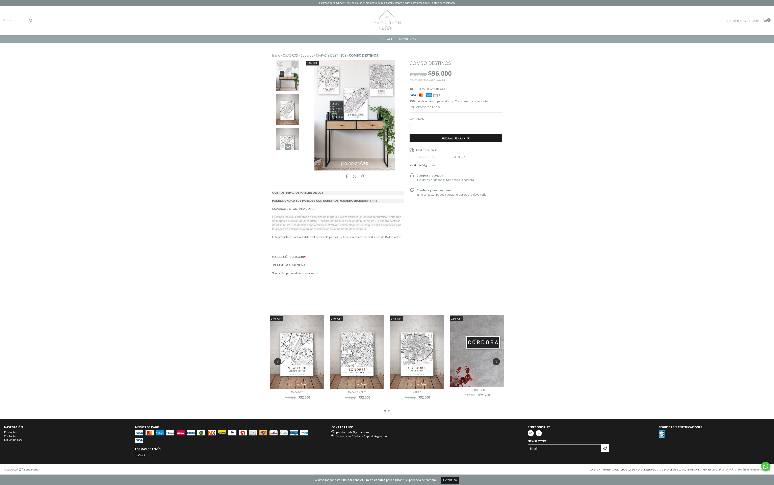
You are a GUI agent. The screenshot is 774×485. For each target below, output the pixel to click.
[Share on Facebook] (347, 176)
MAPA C (417, 392)
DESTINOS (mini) (477, 390)
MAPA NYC (297, 392)
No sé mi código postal (423, 165)
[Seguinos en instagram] (531, 433)
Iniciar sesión (751, 21)
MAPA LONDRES (357, 392)
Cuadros (307, 55)
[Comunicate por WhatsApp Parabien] (765, 466)
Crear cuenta (733, 21)
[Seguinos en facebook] (539, 433)
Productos (366, 39)
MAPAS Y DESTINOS (331, 55)
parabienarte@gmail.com (352, 432)
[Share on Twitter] (354, 176)
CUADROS (290, 55)
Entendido (450, 480)
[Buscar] (31, 20)
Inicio (276, 55)
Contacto (387, 39)
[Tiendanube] (21, 470)
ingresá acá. (726, 469)
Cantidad (417, 118)
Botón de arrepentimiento (754, 469)
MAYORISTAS (407, 39)
